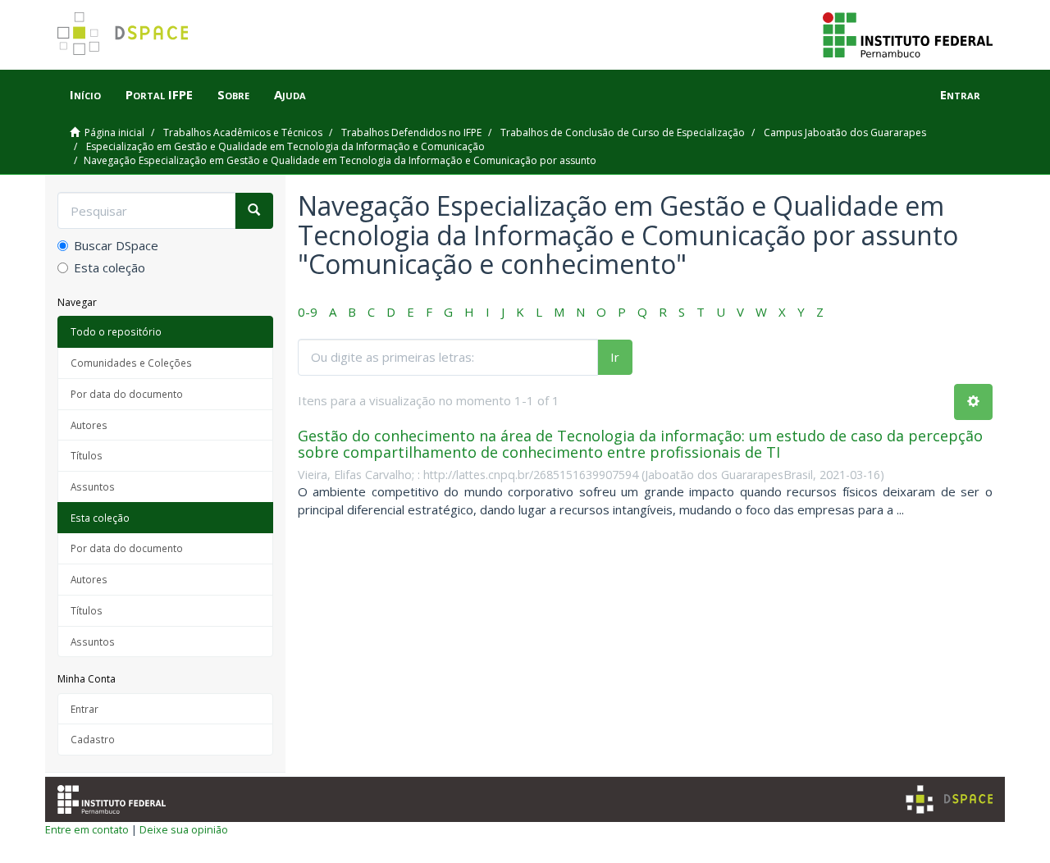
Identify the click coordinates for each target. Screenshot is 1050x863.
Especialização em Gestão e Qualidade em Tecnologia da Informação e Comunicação (285, 146)
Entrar (84, 708)
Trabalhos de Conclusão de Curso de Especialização (622, 132)
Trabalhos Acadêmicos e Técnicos (242, 132)
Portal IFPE (159, 94)
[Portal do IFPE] (908, 33)
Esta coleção (109, 267)
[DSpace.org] (949, 799)
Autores (89, 425)
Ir (614, 357)
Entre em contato (87, 829)
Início (85, 94)
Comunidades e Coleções (131, 362)
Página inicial (114, 132)
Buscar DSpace (116, 245)
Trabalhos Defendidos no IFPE (411, 132)
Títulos (87, 455)
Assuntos (93, 486)
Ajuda (290, 94)
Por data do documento (127, 393)
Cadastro (93, 739)
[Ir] (254, 210)
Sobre (233, 94)
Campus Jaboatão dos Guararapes (845, 132)
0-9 (307, 312)
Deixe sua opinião (183, 829)
